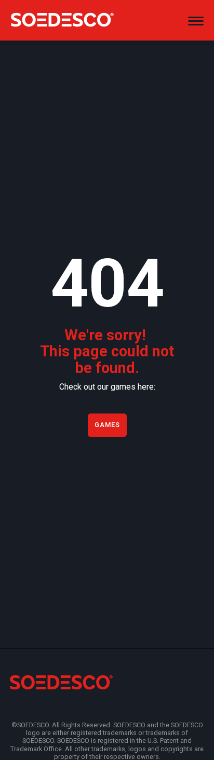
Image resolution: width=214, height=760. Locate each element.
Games (107, 425)
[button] (196, 21)
